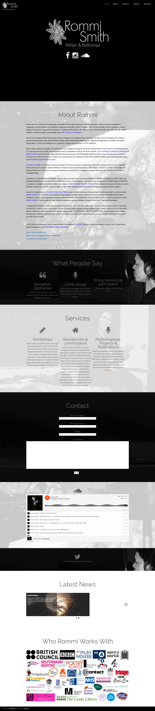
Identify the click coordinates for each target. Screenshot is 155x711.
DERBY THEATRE (32, 195)
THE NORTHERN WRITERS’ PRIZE (80, 184)
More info (85, 385)
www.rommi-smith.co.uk (36, 232)
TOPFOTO (79, 224)
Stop (78, 613)
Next (126, 604)
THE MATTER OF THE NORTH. (72, 132)
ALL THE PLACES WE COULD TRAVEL (56, 192)
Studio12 (26, 709)
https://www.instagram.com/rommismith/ (43, 236)
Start (76, 613)
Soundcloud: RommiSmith (36, 239)
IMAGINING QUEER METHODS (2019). (43, 160)
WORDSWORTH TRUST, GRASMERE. (56, 227)
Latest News (32, 595)
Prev (29, 604)
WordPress (12, 709)
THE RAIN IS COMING (33, 165)
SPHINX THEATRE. (32, 200)
